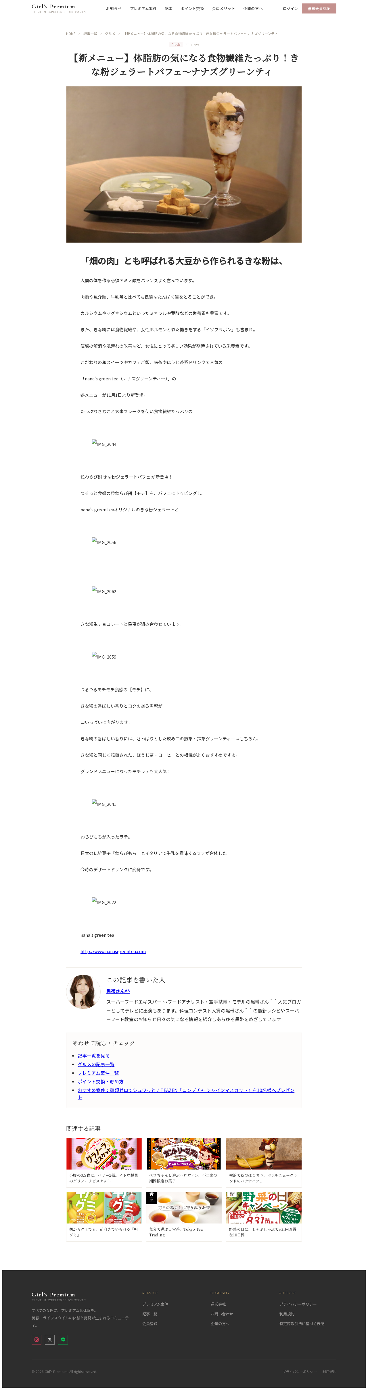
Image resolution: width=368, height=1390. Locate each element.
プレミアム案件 (143, 8)
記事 (168, 8)
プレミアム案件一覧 (98, 1072)
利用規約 (286, 1314)
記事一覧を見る (94, 1055)
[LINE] (63, 1340)
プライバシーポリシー (298, 1304)
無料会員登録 (319, 8)
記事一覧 (149, 1314)
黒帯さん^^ (118, 991)
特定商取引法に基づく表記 (301, 1323)
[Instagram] (36, 1340)
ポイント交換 (192, 8)
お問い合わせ (222, 1314)
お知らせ (114, 8)
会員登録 (149, 1323)
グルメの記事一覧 (96, 1064)
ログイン (290, 8)
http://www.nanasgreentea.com (113, 951)
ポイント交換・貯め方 (101, 1081)
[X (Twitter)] (50, 1340)
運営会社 (218, 1304)
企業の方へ (253, 8)
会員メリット (223, 8)
